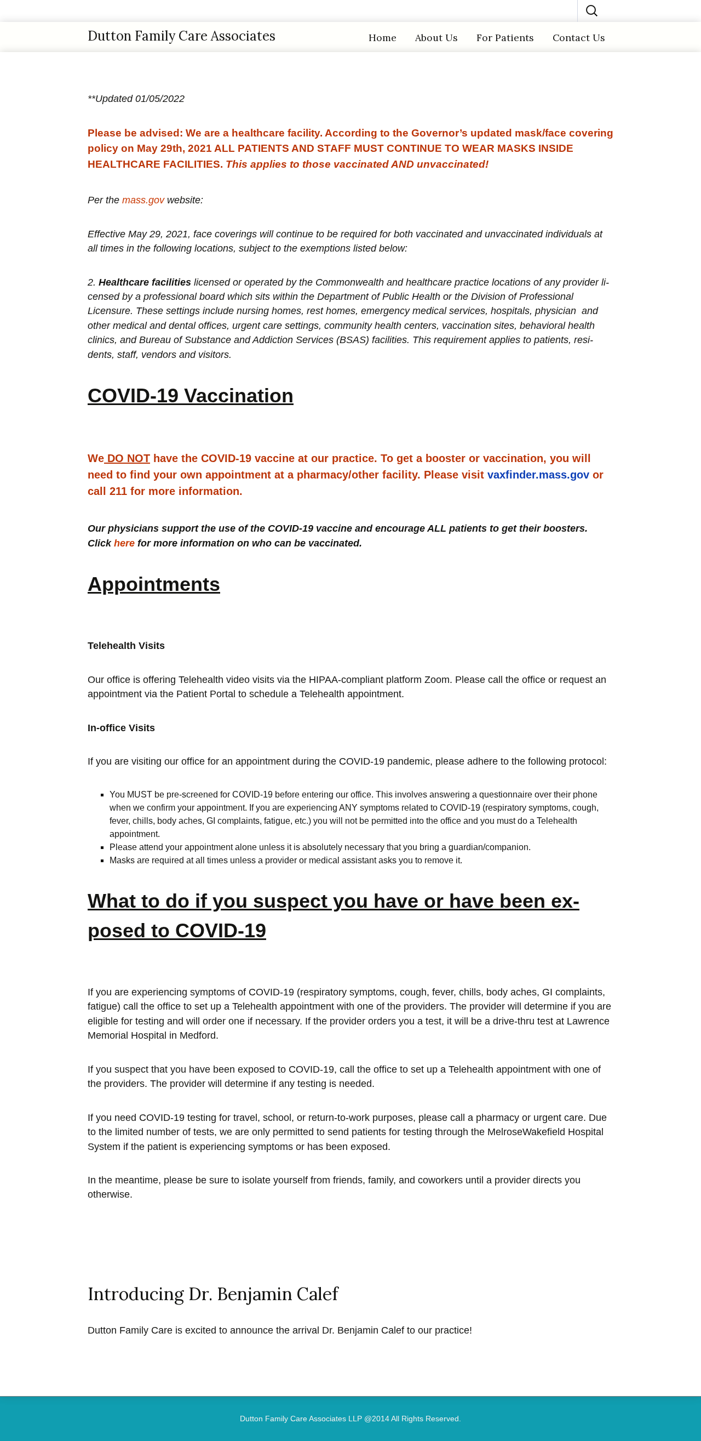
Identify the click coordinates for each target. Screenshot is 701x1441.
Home (383, 37)
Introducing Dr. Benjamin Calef (213, 1294)
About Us (436, 37)
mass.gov (143, 200)
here (124, 543)
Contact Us (579, 37)
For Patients (505, 37)
